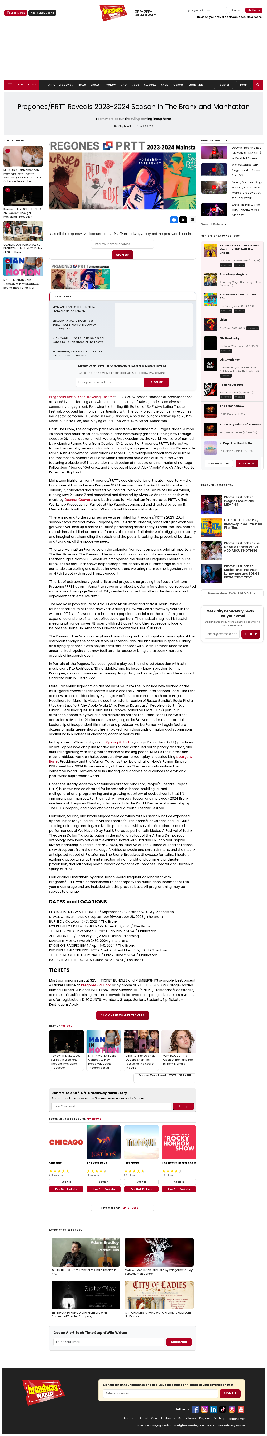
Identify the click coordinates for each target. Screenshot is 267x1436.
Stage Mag (196, 85)
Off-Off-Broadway (60, 85)
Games (178, 85)
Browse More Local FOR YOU (164, 1075)
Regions (204, 1418)
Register (223, 85)
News (82, 85)
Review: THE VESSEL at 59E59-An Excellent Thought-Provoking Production (23, 203)
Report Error (237, 1419)
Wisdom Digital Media (180, 1425)
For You (66, 1025)
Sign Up (122, 255)
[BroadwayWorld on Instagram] (204, 1409)
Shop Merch (18, 12)
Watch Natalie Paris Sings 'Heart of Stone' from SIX (246, 170)
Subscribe (179, 1342)
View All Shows (218, 463)
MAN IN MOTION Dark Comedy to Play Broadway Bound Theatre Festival (21, 274)
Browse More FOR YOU (229, 593)
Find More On (120, 1208)
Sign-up (236, 10)
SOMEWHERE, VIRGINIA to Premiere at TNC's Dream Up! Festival (78, 353)
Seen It (66, 1182)
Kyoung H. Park (118, 742)
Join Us (170, 1418)
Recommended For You (217, 485)
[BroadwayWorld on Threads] (232, 1409)
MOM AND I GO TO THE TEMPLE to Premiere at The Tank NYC (74, 309)
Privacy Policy (234, 1425)
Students (150, 85)
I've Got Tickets (66, 1189)
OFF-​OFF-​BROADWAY (145, 13)
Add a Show (247, 463)
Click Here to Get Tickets (123, 1015)
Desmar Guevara (78, 499)
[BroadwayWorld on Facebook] (195, 1409)
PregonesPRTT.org (96, 985)
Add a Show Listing (42, 12)
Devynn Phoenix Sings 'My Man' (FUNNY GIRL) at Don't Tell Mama (246, 153)
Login (243, 85)
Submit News (187, 1418)
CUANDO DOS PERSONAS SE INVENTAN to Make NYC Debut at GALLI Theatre (23, 239)
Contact (156, 1418)
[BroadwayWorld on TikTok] (223, 1409)
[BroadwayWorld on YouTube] (241, 1409)
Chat (124, 85)
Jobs (135, 85)
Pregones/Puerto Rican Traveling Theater (81, 397)
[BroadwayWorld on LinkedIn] (213, 1409)
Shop (165, 85)
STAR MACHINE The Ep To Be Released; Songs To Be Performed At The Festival (79, 340)
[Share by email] (192, 219)
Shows (95, 85)
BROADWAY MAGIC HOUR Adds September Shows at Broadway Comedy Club (74, 325)
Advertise (129, 1418)
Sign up (251, 634)
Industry (110, 85)
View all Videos (212, 224)
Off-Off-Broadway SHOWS (220, 235)
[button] (258, 85)
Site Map (219, 1418)
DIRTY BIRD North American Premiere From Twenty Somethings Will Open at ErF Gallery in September (22, 166)
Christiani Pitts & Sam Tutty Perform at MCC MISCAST (246, 210)
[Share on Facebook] (174, 219)
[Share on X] (183, 219)
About (144, 1418)
